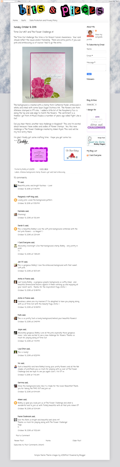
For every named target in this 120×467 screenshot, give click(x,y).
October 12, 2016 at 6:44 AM (29, 391)
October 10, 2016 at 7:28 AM (29, 254)
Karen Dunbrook (24, 416)
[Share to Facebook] (45, 169)
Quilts (23, 20)
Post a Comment (23, 435)
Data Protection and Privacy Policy (43, 20)
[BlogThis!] (42, 169)
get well (50, 172)
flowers (43, 172)
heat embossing (59, 172)
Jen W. (20, 262)
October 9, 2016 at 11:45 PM (29, 189)
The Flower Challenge (34, 129)
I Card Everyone (24, 242)
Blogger (82, 455)
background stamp (33, 172)
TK (19, 182)
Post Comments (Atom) (34, 445)
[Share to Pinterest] (47, 169)
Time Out (21, 37)
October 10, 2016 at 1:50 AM (29, 218)
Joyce (20, 329)
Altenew (23, 172)
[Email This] (40, 169)
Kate (20, 315)
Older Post (77, 440)
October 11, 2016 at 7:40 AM (28, 375)
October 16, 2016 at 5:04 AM (29, 408)
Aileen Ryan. (58, 129)
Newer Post (19, 440)
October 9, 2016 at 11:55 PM (29, 203)
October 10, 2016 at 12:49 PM (29, 307)
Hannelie (21, 211)
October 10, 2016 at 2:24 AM (29, 234)
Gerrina (21, 382)
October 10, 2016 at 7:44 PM (29, 341)
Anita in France (24, 278)
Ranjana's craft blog (26, 196)
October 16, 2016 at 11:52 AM (29, 430)
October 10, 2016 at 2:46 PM (29, 321)
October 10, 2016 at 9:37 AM (29, 271)
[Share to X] (44, 169)
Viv (19, 363)
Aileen (20, 399)
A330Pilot (65, 455)
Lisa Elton (22, 349)
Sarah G (21, 225)
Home (15, 20)
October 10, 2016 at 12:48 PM (29, 290)
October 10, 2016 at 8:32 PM (29, 355)
